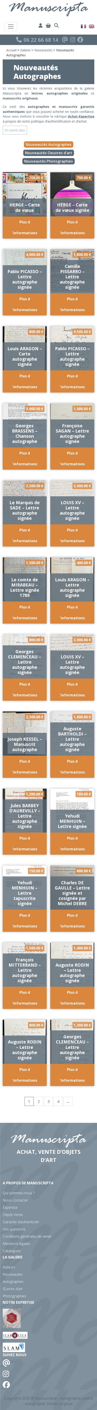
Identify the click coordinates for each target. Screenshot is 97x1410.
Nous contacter (15, 1200)
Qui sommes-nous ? (18, 1192)
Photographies (14, 1296)
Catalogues (12, 1250)
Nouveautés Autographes (49, 144)
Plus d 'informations (24, 227)
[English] (92, 25)
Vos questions (14, 1229)
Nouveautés (43, 50)
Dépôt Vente (13, 1214)
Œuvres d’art (13, 1288)
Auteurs (9, 1267)
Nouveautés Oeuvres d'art (48, 152)
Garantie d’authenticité (21, 1221)
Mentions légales (16, 1243)
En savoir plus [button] (15, 130)
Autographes (13, 1281)
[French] (84, 25)
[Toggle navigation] (11, 26)
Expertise (10, 1207)
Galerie (25, 50)
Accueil (11, 50)
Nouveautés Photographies (48, 161)
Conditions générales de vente (27, 1236)
